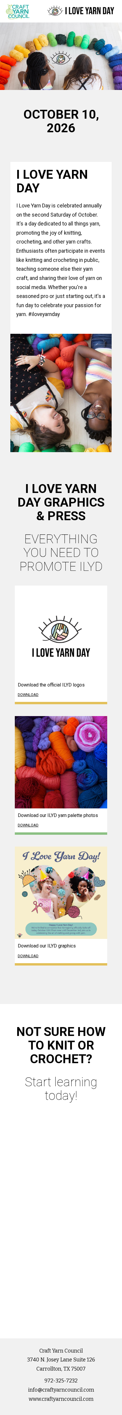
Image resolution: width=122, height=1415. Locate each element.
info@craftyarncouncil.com (61, 1390)
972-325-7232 (61, 1381)
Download (28, 694)
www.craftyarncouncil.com (61, 1399)
